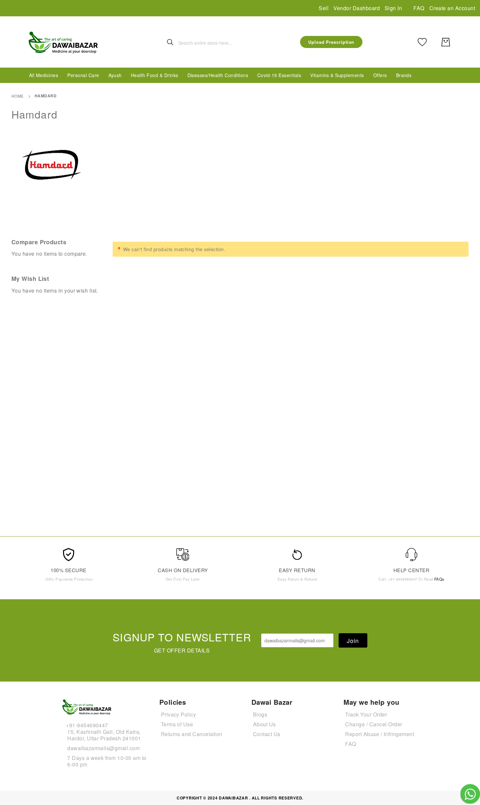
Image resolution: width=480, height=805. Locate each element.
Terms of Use (177, 724)
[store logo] (63, 42)
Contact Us (266, 734)
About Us (264, 724)
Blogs (260, 714)
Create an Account (452, 8)
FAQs (439, 579)
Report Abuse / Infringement (379, 734)
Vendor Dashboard (356, 8)
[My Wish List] (422, 42)
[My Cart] (445, 42)
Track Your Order (366, 714)
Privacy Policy (178, 714)
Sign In (393, 8)
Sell (323, 8)
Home (17, 95)
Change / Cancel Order (373, 724)
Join (353, 640)
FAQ (418, 8)
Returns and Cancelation (191, 734)
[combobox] (219, 43)
